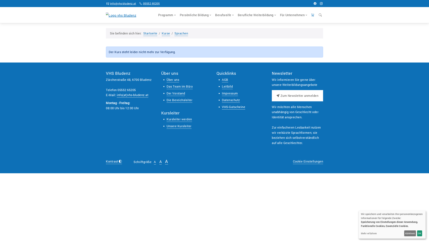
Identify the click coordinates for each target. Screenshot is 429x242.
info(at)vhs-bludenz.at (132, 95)
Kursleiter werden (179, 119)
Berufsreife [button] (223, 15)
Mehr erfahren (369, 233)
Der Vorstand (176, 93)
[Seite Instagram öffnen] (321, 3)
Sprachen (181, 33)
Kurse (166, 33)
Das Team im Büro (180, 86)
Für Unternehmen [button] (292, 15)
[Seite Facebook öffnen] (315, 3)
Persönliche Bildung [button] (194, 15)
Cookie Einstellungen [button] (308, 161)
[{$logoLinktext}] (121, 15)
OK (419, 233)
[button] (313, 15)
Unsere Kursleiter (179, 126)
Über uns (173, 80)
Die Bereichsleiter (179, 100)
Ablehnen (410, 233)
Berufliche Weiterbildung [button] (255, 15)
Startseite (150, 33)
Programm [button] (165, 15)
